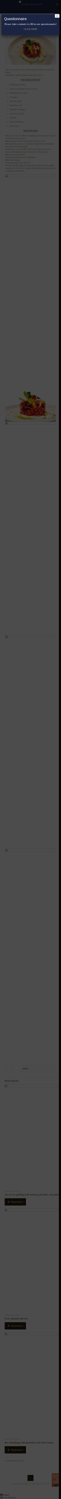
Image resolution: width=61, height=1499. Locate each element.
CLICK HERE (30, 29)
